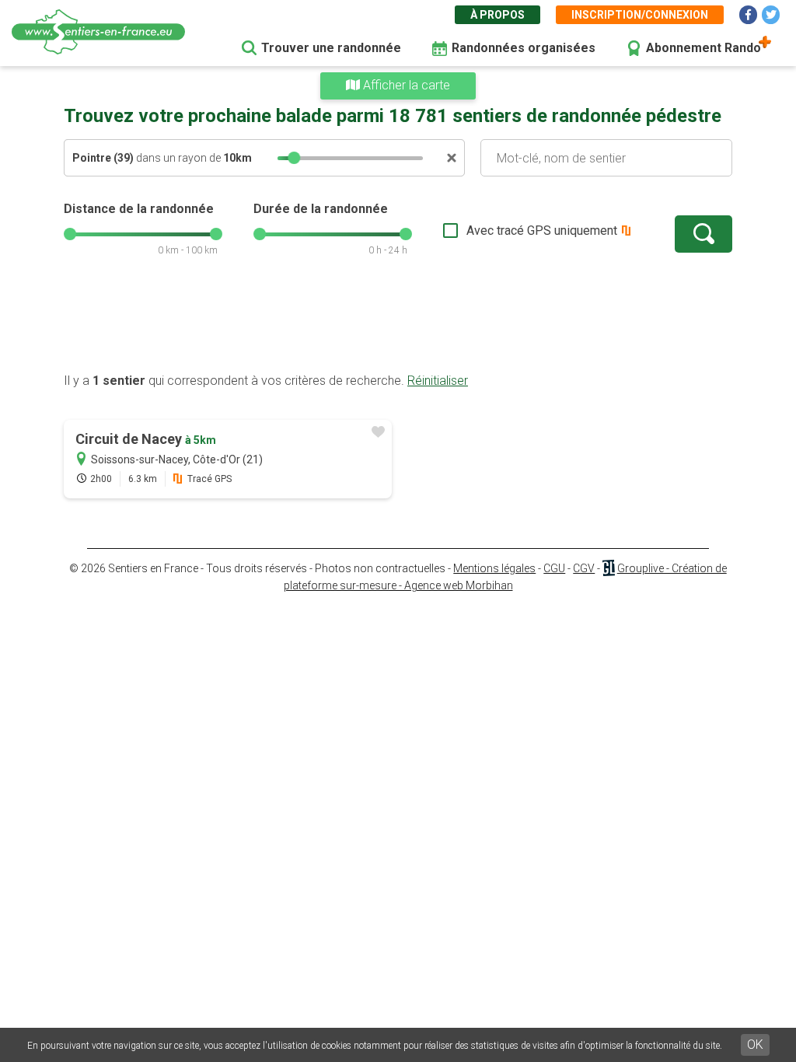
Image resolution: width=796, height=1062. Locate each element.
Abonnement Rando (703, 47)
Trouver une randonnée (331, 47)
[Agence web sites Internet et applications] (608, 568)
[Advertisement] (398, 323)
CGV (584, 568)
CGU (554, 568)
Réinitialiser (437, 380)
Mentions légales (494, 568)
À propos (497, 15)
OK (755, 1044)
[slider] (294, 158)
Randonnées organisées (523, 47)
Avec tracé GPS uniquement (541, 230)
